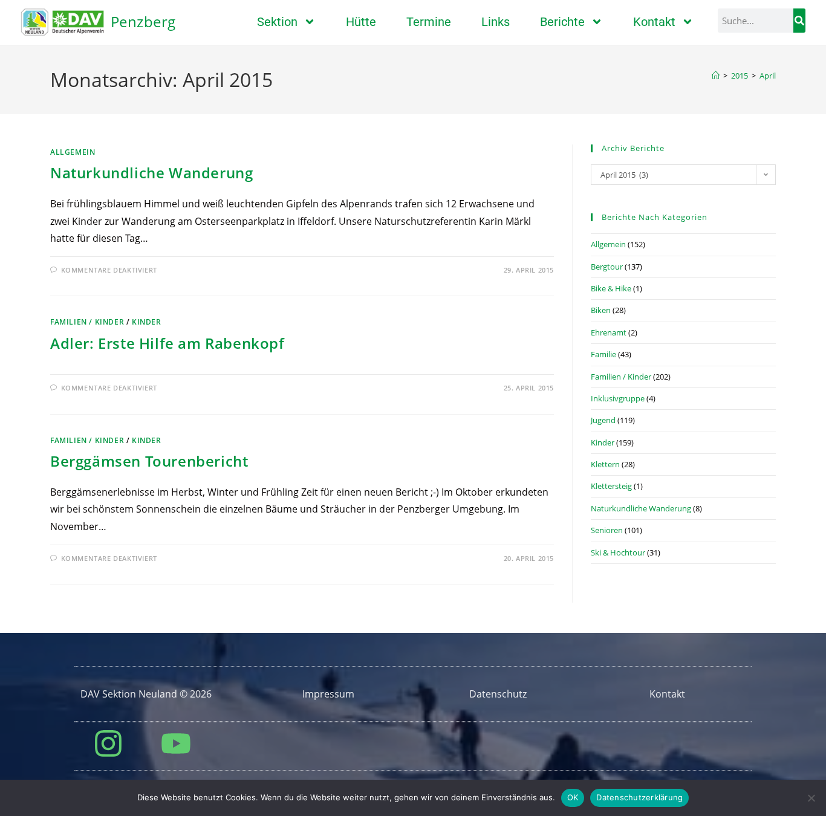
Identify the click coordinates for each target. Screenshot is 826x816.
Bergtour (607, 266)
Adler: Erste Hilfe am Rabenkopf (167, 343)
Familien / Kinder (87, 322)
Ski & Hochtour (618, 552)
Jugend (603, 420)
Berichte (562, 22)
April (767, 75)
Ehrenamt (608, 332)
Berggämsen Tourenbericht (149, 461)
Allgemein (72, 152)
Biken (601, 310)
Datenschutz (498, 694)
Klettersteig (611, 486)
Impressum (328, 694)
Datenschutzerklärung (639, 797)
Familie (603, 354)
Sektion (277, 22)
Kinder (146, 322)
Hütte (361, 22)
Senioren (607, 530)
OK (573, 797)
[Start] (716, 75)
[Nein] (811, 798)
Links (495, 22)
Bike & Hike (611, 288)
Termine (428, 22)
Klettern (605, 464)
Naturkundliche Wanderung (151, 173)
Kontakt (654, 22)
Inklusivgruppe (618, 398)
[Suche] (799, 20)
